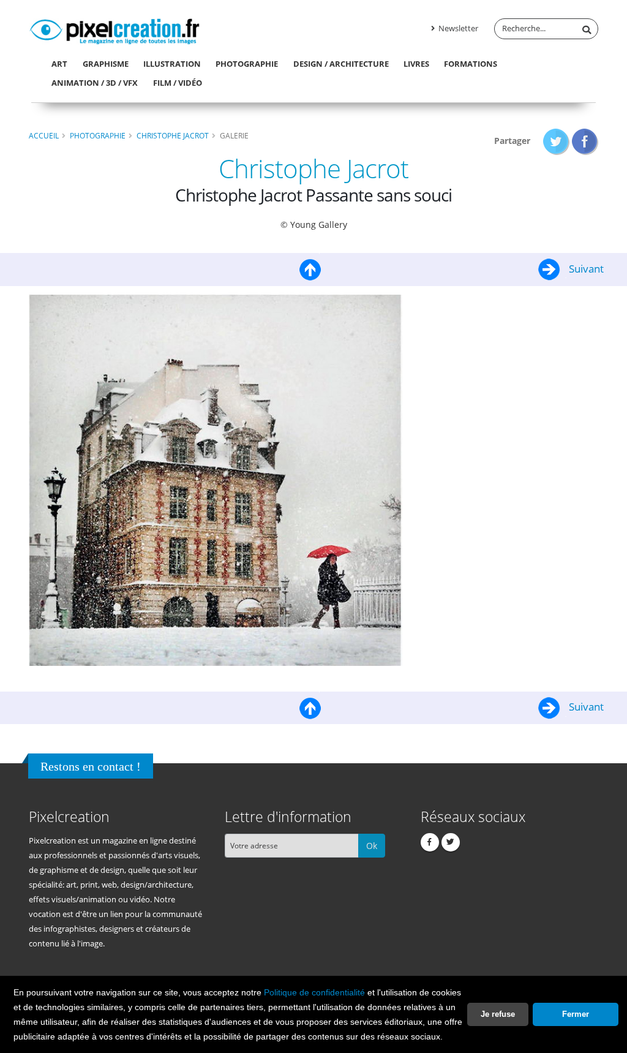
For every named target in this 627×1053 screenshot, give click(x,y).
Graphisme (106, 63)
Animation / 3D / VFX (94, 82)
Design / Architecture (341, 63)
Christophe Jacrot (173, 135)
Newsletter (457, 28)
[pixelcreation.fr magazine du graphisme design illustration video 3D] (114, 29)
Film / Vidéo (177, 82)
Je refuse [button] (498, 1014)
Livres (416, 63)
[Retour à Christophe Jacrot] (310, 269)
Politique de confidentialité (314, 992)
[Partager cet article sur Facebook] (585, 140)
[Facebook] (430, 842)
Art (59, 63)
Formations (470, 63)
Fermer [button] (575, 1014)
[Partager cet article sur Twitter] (556, 140)
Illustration (172, 63)
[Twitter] (450, 842)
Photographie (247, 63)
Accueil (44, 135)
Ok (371, 845)
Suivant (585, 269)
